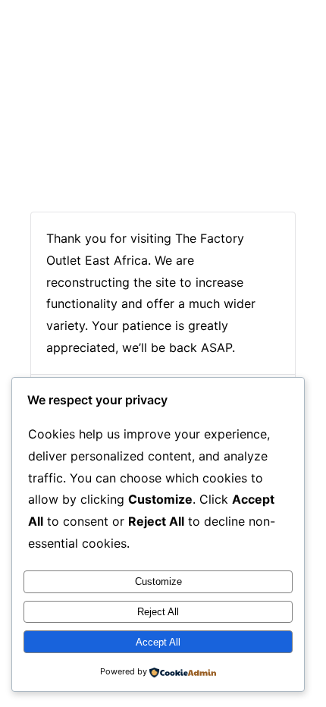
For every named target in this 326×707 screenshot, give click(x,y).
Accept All (158, 642)
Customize (158, 581)
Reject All (158, 611)
